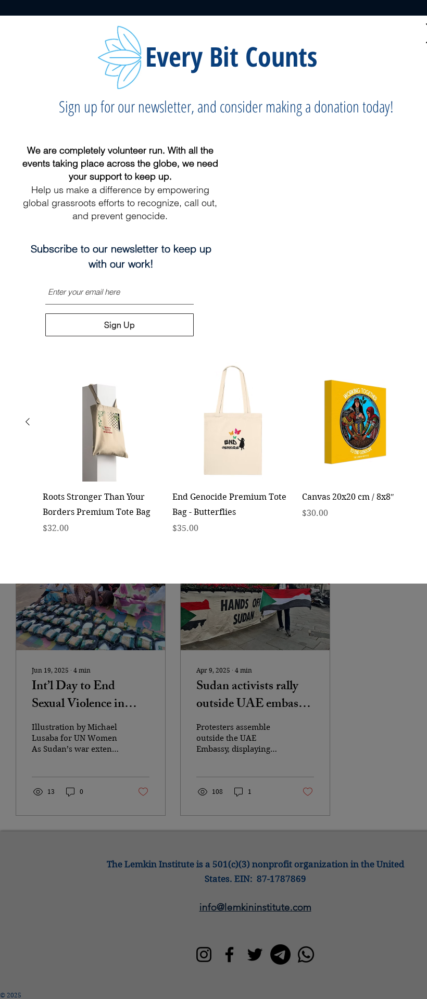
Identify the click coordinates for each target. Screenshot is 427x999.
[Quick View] (102, 422)
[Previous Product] (27, 421)
